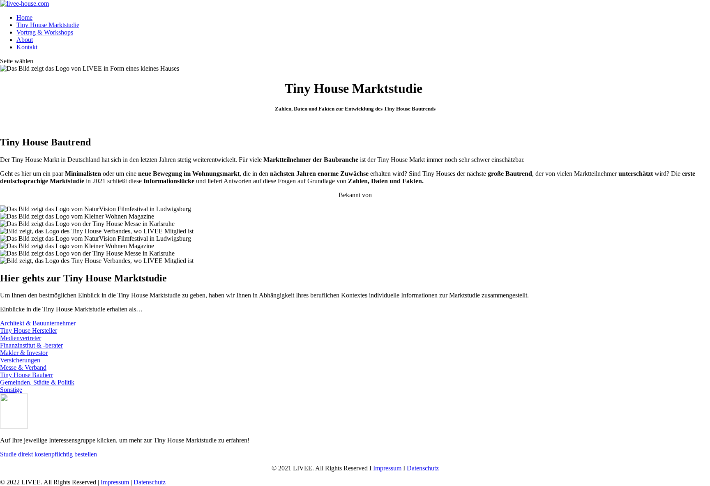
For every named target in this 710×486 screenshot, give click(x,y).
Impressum (387, 468)
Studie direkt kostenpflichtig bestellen (48, 454)
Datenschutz (423, 468)
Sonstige (11, 389)
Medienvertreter (20, 337)
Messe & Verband (23, 367)
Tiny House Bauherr (26, 374)
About (24, 39)
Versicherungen (20, 360)
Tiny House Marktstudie (47, 24)
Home (24, 17)
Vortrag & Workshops (44, 32)
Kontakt (26, 47)
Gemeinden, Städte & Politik (37, 382)
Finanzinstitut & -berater (31, 345)
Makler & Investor (24, 352)
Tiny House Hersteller (28, 330)
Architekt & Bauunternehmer (38, 323)
